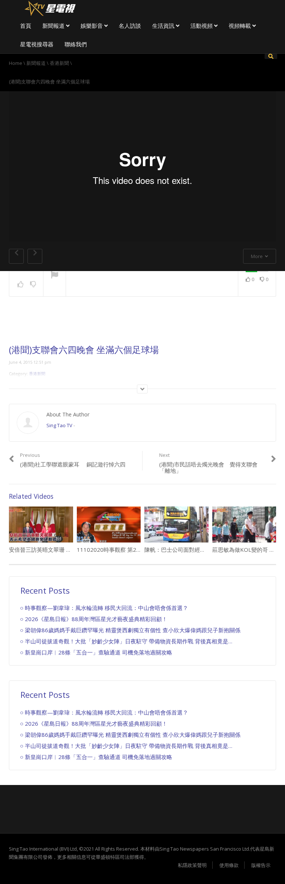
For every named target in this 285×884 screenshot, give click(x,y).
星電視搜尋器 (36, 44)
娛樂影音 (92, 25)
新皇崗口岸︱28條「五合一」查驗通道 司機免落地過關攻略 (98, 652)
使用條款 (229, 865)
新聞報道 (54, 25)
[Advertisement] (142, 326)
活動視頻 (202, 25)
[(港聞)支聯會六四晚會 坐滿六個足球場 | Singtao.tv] (50, 7)
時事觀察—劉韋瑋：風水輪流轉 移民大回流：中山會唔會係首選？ (106, 607)
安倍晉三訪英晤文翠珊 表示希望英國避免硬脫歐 (68, 549)
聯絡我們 (76, 44)
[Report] (54, 275)
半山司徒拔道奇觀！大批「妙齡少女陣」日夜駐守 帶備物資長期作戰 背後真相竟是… (128, 641)
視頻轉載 (240, 25)
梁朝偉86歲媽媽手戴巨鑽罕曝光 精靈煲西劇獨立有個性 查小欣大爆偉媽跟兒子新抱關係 (132, 630)
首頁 (25, 25)
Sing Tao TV (59, 425)
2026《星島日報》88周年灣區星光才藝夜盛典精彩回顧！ (96, 619)
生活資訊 (164, 25)
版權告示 (261, 865)
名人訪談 (130, 25)
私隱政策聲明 (192, 865)
